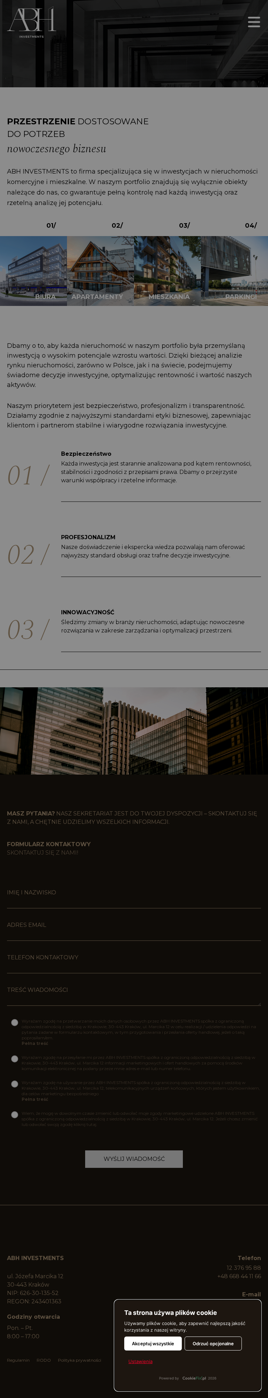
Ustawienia (140, 1361)
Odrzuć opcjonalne (213, 1343)
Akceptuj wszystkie (153, 1343)
